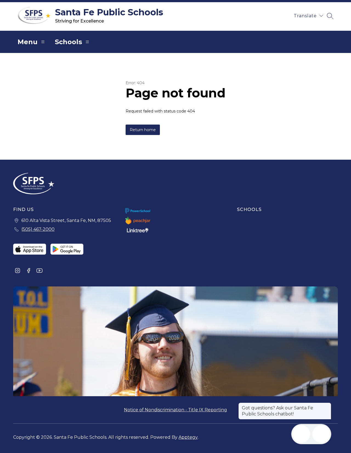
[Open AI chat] (321, 434)
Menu (28, 42)
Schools (68, 42)
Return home (143, 129)
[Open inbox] (301, 434)
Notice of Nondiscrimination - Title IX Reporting (175, 409)
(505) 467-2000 (38, 229)
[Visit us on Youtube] (39, 271)
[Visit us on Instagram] (17, 271)
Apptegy (188, 437)
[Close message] (327, 405)
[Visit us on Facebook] (28, 271)
